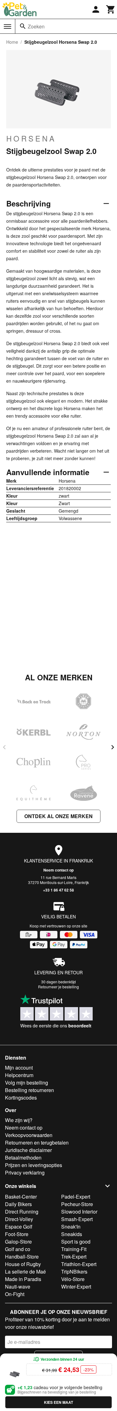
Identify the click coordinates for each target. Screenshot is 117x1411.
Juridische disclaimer (28, 1150)
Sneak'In (70, 1226)
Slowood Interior (79, 1211)
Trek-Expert (73, 1256)
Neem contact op (58, 869)
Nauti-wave (17, 1286)
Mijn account (19, 1067)
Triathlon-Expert (78, 1264)
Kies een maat (58, 1402)
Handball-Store (22, 1256)
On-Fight (14, 1294)
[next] (112, 747)
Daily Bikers (18, 1204)
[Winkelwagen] (111, 9)
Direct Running (21, 1211)
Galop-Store (18, 1241)
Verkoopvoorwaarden (28, 1135)
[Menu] (7, 26)
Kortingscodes (21, 1097)
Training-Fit (73, 1249)
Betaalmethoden (23, 1157)
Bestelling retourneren (29, 1090)
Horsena (31, 138)
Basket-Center (21, 1196)
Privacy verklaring (25, 1172)
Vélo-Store (73, 1279)
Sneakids (71, 1234)
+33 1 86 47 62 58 (58, 890)
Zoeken (36, 26)
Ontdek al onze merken (58, 816)
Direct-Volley (19, 1219)
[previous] (4, 747)
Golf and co (17, 1249)
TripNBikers (74, 1271)
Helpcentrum (19, 1075)
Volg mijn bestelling (26, 1082)
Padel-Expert (75, 1196)
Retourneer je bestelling (58, 986)
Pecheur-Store (77, 1204)
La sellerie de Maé (25, 1271)
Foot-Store (16, 1234)
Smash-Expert (77, 1219)
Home (12, 42)
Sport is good (75, 1241)
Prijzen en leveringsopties (33, 1165)
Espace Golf (18, 1226)
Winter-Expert (76, 1286)
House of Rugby (23, 1264)
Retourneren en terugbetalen (37, 1142)
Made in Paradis (23, 1279)
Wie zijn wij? (18, 1120)
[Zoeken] (23, 26)
